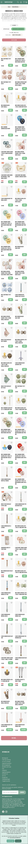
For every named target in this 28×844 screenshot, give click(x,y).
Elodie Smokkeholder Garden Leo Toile (6, 593)
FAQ (3, 768)
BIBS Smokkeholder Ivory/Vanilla (5, 106)
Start (9, 6)
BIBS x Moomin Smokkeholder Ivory (5, 127)
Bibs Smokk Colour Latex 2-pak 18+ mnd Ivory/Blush (21, 571)
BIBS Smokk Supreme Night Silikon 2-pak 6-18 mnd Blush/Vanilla (21, 83)
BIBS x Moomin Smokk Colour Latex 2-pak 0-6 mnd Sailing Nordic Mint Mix (6, 249)
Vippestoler (6, 29)
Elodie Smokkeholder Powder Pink (20, 725)
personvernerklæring (15, 837)
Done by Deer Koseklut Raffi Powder (6, 340)
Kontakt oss (5, 774)
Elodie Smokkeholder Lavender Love (20, 363)
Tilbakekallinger (6, 779)
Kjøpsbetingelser (6, 772)
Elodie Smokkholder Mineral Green (5, 615)
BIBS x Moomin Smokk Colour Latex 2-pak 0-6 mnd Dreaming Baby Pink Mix (20, 224)
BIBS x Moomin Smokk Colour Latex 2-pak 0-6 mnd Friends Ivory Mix (20, 60)
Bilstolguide (5, 758)
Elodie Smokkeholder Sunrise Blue (20, 615)
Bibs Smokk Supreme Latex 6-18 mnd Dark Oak (7, 680)
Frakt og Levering (6, 759)
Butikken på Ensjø (6, 767)
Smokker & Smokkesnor (19, 29)
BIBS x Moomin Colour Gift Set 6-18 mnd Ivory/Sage (6, 408)
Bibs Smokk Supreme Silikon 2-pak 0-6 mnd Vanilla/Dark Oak (19, 703)
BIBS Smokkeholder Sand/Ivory (19, 247)
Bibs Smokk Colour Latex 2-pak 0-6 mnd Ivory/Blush (21, 106)
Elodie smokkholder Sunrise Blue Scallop (19, 295)
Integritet (4, 770)
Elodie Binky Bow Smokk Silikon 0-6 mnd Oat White (20, 176)
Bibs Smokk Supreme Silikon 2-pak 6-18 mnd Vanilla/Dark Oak (6, 318)
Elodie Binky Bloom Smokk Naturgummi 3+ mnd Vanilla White (6, 176)
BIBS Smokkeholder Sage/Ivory (19, 317)
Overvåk (10, 708)
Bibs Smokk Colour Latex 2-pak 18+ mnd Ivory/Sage (20, 526)
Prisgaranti (5, 777)
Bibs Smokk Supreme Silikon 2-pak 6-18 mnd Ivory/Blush (20, 153)
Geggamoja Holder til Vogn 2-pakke (20, 680)
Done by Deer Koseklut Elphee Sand (6, 504)
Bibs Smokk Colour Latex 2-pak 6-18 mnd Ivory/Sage (21, 408)
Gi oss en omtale (6, 761)
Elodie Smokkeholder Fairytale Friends (6, 480)
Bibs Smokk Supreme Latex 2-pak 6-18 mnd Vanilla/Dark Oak (21, 341)
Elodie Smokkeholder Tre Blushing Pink (6, 725)
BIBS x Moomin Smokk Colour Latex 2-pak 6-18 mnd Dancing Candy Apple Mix (20, 481)
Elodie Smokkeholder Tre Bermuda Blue (20, 637)
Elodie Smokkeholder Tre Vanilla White (6, 199)
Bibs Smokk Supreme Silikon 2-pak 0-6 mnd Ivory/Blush (19, 273)
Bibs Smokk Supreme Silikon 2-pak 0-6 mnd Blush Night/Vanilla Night (7, 273)
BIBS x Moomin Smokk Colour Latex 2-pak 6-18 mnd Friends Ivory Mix (6, 431)
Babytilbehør (15, 6)
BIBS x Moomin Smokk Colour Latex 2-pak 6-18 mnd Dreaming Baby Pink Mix (20, 432)
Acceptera (18, 841)
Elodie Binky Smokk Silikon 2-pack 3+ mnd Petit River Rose (21, 549)
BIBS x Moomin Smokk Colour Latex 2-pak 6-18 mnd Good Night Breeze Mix (6, 457)
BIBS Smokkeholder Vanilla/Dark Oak (5, 702)
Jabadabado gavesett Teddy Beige (5, 548)
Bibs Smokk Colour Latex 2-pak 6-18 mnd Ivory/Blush (20, 200)
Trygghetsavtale (6, 781)
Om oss (4, 775)
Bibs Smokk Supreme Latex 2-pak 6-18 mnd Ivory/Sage (21, 593)
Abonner (22, 792)
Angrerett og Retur (6, 763)
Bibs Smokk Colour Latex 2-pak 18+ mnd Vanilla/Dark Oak (6, 364)
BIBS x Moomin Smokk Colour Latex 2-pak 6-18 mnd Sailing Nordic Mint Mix (6, 224)
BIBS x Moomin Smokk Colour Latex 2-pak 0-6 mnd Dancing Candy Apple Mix (20, 457)
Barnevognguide (6, 765)
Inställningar (10, 841)
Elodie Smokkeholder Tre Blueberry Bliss (20, 504)
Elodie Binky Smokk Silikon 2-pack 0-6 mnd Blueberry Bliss (7, 153)
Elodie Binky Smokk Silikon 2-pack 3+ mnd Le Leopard (7, 658)
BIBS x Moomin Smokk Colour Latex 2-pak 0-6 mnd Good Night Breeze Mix (20, 129)
